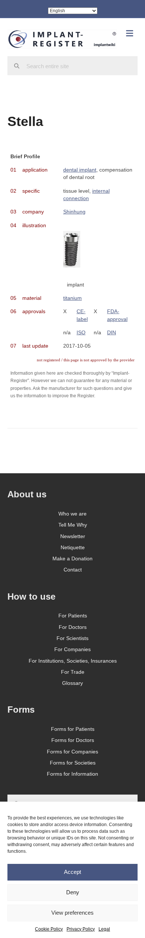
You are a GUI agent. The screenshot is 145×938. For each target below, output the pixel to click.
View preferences (72, 912)
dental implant (79, 170)
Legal (104, 929)
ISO (81, 332)
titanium (72, 298)
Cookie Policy (49, 929)
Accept (72, 872)
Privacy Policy (81, 929)
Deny (72, 892)
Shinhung (74, 212)
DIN (111, 332)
